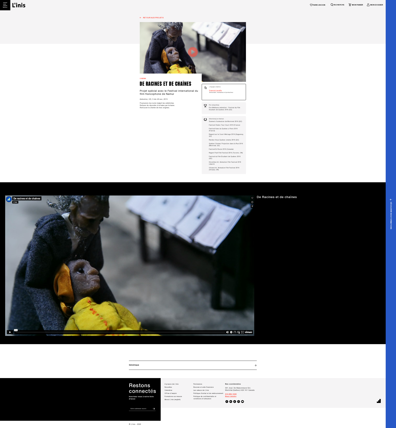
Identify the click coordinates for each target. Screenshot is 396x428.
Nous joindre (230, 396)
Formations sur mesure (173, 396)
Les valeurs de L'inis (201, 390)
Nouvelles (168, 387)
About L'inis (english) (173, 399)
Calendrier (168, 390)
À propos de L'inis (172, 384)
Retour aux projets (153, 18)
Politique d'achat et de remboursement (208, 393)
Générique (134, 365)
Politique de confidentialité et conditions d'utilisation (204, 398)
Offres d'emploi (171, 393)
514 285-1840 (231, 394)
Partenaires (197, 384)
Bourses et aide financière (203, 387)
